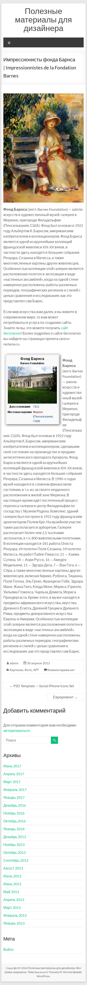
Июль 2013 (12, 876)
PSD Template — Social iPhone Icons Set (41, 686)
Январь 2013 (14, 923)
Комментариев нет (61, 670)
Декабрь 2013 (14, 837)
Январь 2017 (14, 797)
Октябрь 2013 (14, 852)
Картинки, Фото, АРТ (24, 670)
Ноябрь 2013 (14, 844)
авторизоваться (16, 730)
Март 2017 (12, 782)
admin (14, 663)
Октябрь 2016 (14, 821)
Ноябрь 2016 (14, 813)
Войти (8, 949)
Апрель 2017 (13, 774)
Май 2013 (11, 892)
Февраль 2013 (15, 915)
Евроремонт (65, 697)
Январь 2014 (14, 829)
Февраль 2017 (15, 789)
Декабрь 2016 (14, 805)
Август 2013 (13, 868)
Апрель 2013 (13, 899)
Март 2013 (12, 907)
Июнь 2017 (12, 766)
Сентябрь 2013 (15, 860)
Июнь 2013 (12, 884)
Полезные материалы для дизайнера (43, 19)
